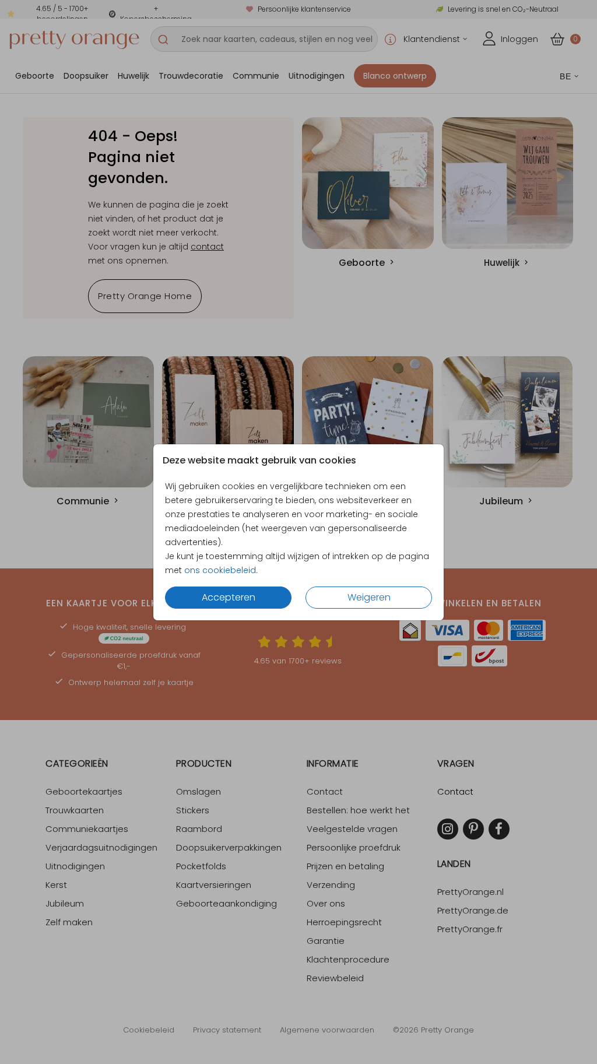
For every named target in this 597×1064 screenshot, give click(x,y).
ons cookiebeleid (220, 570)
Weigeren (369, 597)
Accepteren (228, 597)
